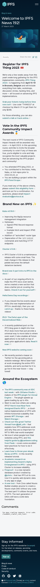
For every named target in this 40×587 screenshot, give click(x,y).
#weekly (6, 57)
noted (27, 580)
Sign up (6, 557)
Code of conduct (9, 569)
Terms (19, 582)
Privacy (25, 582)
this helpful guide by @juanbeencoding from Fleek (21, 440)
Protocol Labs (11, 580)
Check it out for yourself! (23, 290)
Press (4, 566)
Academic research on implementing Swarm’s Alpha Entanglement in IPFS (18, 462)
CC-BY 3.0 (11, 582)
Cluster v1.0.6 (9, 249)
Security (5, 571)
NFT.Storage (18, 416)
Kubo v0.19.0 (9, 211)
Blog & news (6, 13)
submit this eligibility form (22, 188)
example (31, 545)
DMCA (31, 582)
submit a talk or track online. (16, 118)
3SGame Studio (28, 392)
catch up (10, 309)
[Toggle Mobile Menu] (36, 4)
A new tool (11, 483)
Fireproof (10, 470)
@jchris (9, 475)
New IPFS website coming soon (17, 350)
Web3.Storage (12, 419)
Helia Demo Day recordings (15, 295)
